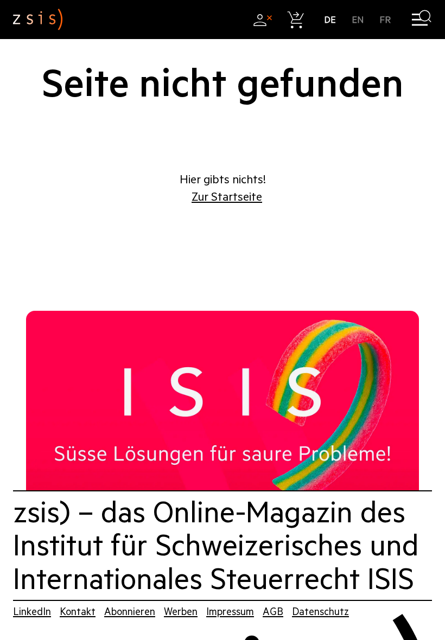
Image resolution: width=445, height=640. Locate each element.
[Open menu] (421, 19)
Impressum (230, 611)
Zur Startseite (227, 196)
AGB (273, 611)
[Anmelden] (262, 19)
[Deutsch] (330, 19)
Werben (181, 611)
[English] (357, 19)
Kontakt (78, 611)
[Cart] (296, 19)
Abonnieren (129, 611)
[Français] (385, 19)
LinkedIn (32, 611)
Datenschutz (320, 611)
